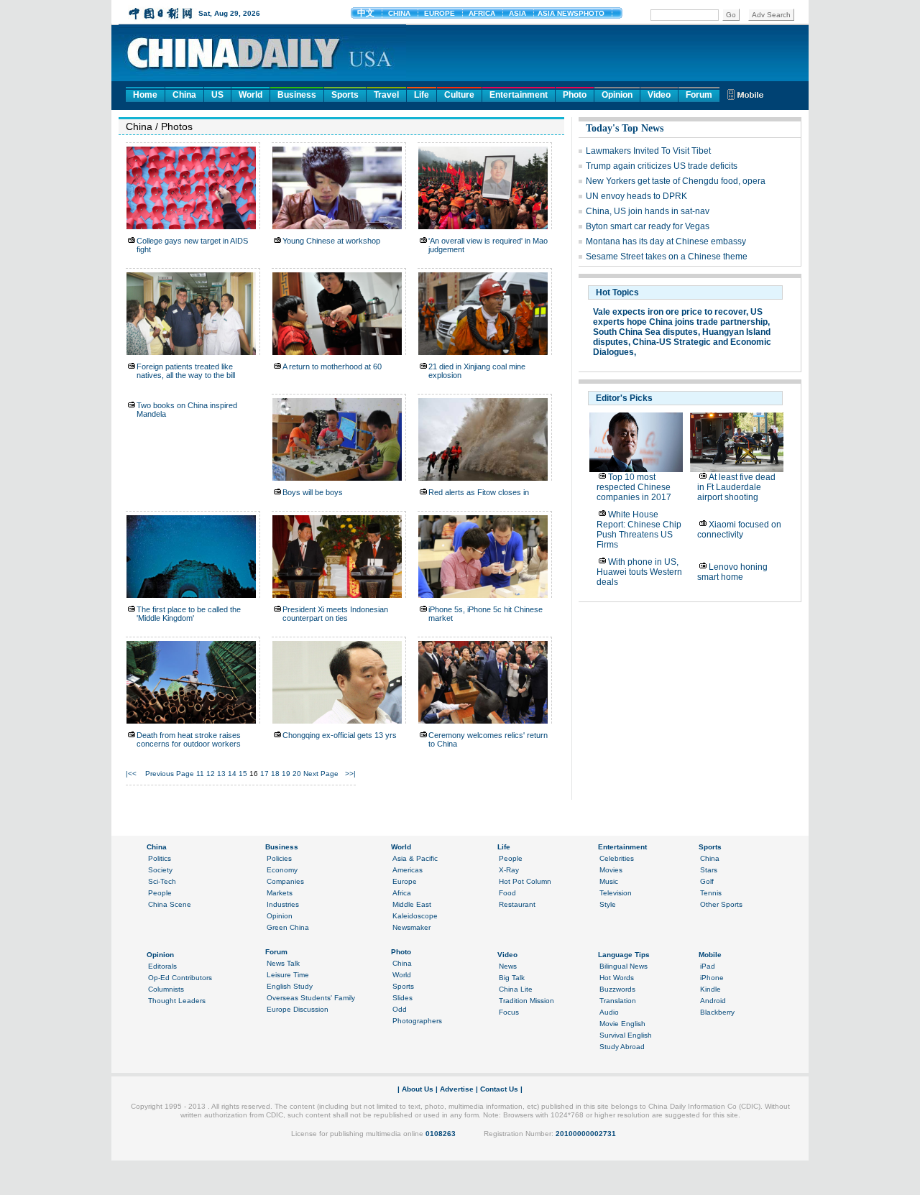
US (217, 95)
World (250, 95)
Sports (345, 95)
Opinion (617, 95)
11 (200, 774)
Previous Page (169, 774)
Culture (459, 95)
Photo (574, 95)
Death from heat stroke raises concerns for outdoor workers (189, 739)
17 (264, 774)
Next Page (321, 774)
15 (243, 774)
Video (659, 95)
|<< (131, 774)
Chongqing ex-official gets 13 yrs (339, 735)
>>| (350, 774)
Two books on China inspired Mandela (187, 409)
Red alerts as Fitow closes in (478, 492)
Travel (386, 95)
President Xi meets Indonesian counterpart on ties (335, 613)
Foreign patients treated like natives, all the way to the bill (186, 370)
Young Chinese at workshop (331, 240)
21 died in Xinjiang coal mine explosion (476, 370)
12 (210, 774)
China (184, 95)
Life (421, 95)
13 (221, 774)
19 (286, 774)
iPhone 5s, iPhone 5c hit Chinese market (485, 613)
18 (275, 774)
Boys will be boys (312, 492)
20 (297, 774)
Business (296, 95)
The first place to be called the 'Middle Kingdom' (189, 613)
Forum (699, 95)
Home (145, 95)
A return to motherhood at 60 (332, 366)
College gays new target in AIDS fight (192, 245)
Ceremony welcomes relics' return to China (488, 739)
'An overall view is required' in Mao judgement (488, 245)
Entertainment (518, 95)
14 (232, 774)
